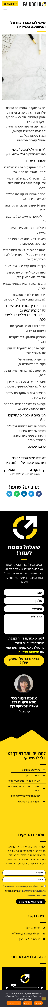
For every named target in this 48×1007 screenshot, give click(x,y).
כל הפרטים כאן (36, 446)
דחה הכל (27, 1003)
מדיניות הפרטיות (14, 1003)
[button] (5, 9)
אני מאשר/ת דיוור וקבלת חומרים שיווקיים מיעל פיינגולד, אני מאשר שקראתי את (25, 645)
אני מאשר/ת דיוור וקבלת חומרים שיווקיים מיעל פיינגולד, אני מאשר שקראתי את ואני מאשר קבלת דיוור (24, 891)
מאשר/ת (38, 1003)
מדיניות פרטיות (28, 652)
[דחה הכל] (43, 998)
